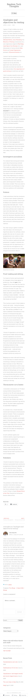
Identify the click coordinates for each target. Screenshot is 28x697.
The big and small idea (20, 519)
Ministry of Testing (8, 42)
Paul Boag (20, 44)
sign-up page (7, 650)
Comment (19, 612)
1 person (10, 584)
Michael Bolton (8, 39)
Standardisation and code (10, 662)
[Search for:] (10, 620)
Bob (13, 25)
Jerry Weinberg (17, 39)
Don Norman (14, 46)
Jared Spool (6, 46)
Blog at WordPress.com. (14, 692)
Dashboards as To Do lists (10, 668)
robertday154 (12, 532)
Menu (14, 13)
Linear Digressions (15, 50)
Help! (4, 685)
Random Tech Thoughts (14, 5)
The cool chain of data (9, 682)
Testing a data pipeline (8, 519)
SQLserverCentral (14, 52)
